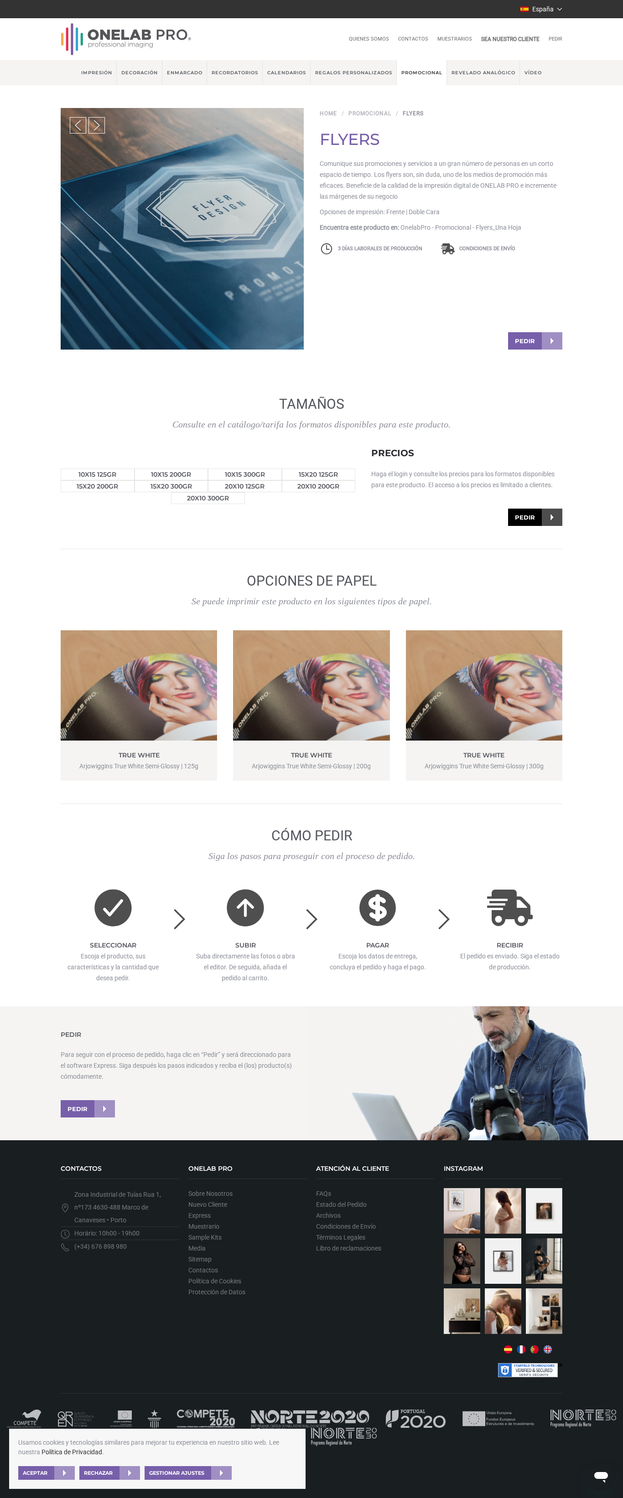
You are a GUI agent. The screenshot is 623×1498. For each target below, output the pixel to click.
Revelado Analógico (483, 73)
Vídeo (533, 73)
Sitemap (200, 1259)
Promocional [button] (421, 73)
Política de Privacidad (72, 1452)
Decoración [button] (139, 73)
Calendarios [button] (286, 73)
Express (199, 1215)
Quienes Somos (369, 39)
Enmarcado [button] (184, 73)
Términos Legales (340, 1237)
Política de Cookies (214, 1281)
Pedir (555, 39)
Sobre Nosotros (210, 1193)
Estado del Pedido (341, 1204)
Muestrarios (454, 39)
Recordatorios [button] (235, 73)
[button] (541, 9)
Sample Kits (205, 1237)
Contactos (413, 39)
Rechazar (98, 1473)
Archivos (328, 1215)
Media (197, 1248)
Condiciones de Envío (487, 249)
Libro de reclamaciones (348, 1248)
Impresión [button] (96, 73)
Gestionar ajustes (176, 1473)
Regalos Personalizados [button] (353, 73)
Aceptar (35, 1473)
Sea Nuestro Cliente (510, 39)
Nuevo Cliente (207, 1204)
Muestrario (203, 1226)
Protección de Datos (216, 1292)
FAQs (323, 1193)
